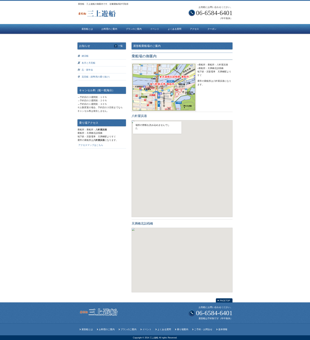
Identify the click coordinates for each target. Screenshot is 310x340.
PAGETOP (225, 300)
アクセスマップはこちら (90, 145)
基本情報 (222, 329)
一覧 (120, 46)
